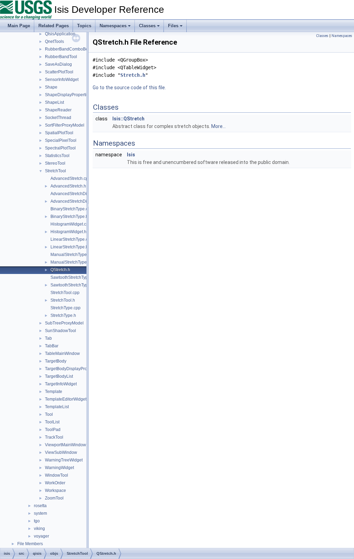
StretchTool (55, 170)
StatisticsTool (57, 155)
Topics (84, 25)
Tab (48, 338)
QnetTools (54, 41)
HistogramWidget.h (68, 231)
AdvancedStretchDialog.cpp (76, 193)
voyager (41, 536)
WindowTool (56, 475)
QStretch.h (60, 269)
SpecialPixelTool (60, 140)
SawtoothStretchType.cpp (74, 277)
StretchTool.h (62, 300)
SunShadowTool (60, 330)
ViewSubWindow (61, 452)
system (40, 513)
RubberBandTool (61, 56)
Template (53, 391)
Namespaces (113, 25)
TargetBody (55, 361)
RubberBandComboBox (67, 49)
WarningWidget (59, 467)
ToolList (52, 422)
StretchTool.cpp (65, 292)
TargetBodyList (59, 376)
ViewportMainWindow (65, 444)
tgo (37, 521)
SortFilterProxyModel (64, 125)
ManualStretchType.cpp (72, 254)
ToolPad (52, 429)
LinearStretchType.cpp (71, 239)
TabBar (51, 345)
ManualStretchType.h (70, 262)
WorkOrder (55, 482)
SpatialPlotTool (59, 132)
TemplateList (57, 406)
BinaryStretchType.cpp (71, 209)
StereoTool (55, 163)
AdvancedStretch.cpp (70, 178)
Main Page (19, 25)
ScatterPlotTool (59, 72)
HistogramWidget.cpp (70, 224)
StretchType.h (63, 315)
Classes (147, 25)
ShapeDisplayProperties (68, 94)
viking (39, 528)
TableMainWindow (62, 353)
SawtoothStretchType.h (72, 285)
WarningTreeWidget (64, 460)
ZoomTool (54, 498)
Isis (131, 154)
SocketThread (58, 117)
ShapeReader (58, 110)
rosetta (40, 505)
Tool (49, 414)
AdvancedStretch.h (68, 186)
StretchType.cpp (65, 307)
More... (218, 126)
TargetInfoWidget (61, 384)
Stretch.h (132, 75)
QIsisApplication (60, 33)
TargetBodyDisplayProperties (72, 368)
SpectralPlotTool (60, 148)
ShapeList (54, 102)
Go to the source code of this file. (129, 87)
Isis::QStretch (128, 118)
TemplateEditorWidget (65, 399)
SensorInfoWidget (61, 79)
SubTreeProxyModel (64, 323)
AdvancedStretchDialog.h (74, 201)
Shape (51, 87)
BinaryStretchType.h (69, 216)
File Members (30, 543)
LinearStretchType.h (69, 247)
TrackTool (54, 437)
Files (173, 25)
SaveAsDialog (58, 64)
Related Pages (53, 25)
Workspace (55, 490)
